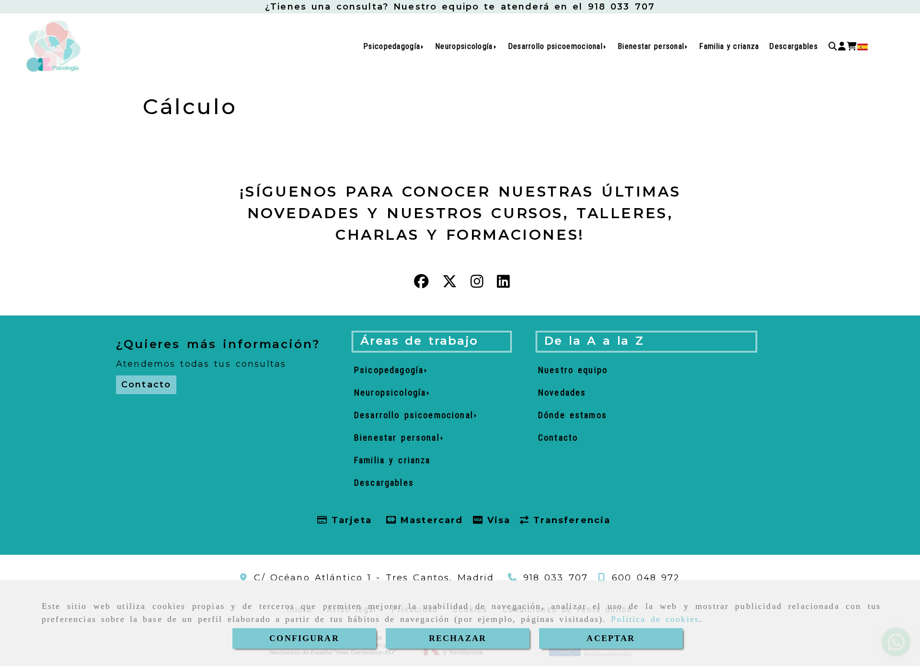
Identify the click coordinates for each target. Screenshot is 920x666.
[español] (862, 46)
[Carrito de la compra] (851, 46)
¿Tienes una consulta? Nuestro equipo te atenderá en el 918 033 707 (460, 6)
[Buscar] (833, 47)
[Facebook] (421, 284)
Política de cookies (655, 619)
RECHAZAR (457, 638)
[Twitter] (449, 284)
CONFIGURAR (304, 638)
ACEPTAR (610, 638)
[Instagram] (477, 284)
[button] (842, 47)
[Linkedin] (503, 284)
